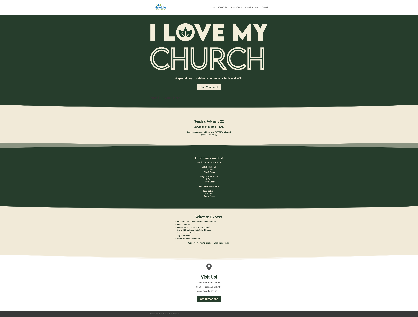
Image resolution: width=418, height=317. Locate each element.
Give (257, 7)
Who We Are (223, 7)
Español (265, 7)
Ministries (249, 7)
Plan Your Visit (209, 87)
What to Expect (236, 7)
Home (213, 7)
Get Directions (209, 299)
